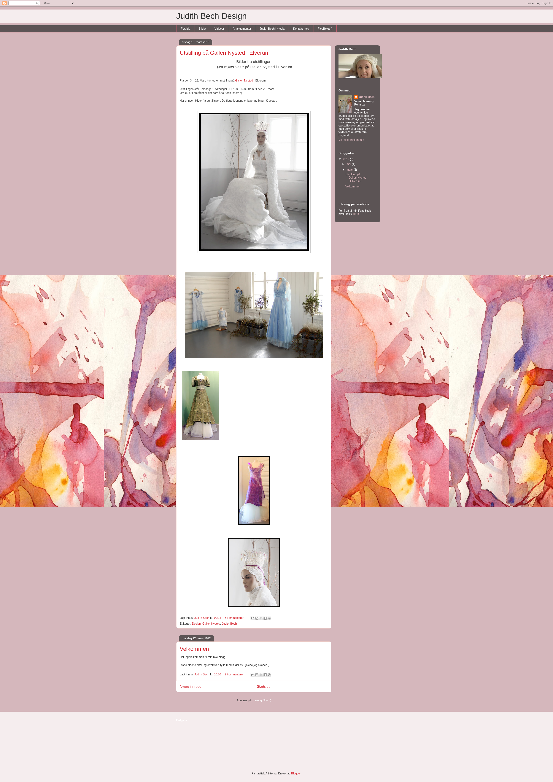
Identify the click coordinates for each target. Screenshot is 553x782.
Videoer (219, 28)
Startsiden (264, 686)
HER (356, 214)
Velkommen (194, 649)
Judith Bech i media (272, 28)
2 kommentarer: (235, 674)
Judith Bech (229, 623)
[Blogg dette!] (257, 618)
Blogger (295, 773)
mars (350, 169)
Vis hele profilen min (351, 139)
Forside (185, 28)
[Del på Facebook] (265, 618)
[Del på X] (261, 618)
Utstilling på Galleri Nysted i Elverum (225, 53)
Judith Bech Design (211, 16)
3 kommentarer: (235, 617)
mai (349, 164)
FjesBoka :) (325, 28)
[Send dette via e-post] (253, 618)
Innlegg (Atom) (262, 700)
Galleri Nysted (211, 623)
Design (196, 623)
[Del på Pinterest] (269, 618)
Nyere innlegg (190, 686)
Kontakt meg (301, 28)
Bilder (202, 28)
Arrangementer (242, 28)
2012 (346, 159)
